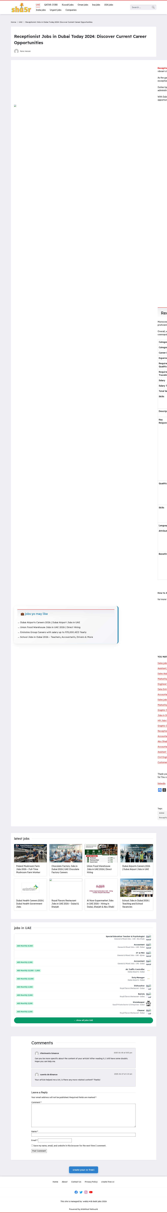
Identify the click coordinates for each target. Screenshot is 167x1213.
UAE (20, 22)
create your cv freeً (83, 1170)
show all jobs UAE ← (83, 1020)
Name (34, 1131)
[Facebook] (76, 1192)
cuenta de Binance (48, 1074)
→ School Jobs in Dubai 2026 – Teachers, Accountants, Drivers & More (55, 637)
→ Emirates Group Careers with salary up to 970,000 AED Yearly (51, 632)
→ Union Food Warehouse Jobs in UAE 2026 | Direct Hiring (48, 627)
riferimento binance (49, 1053)
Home (13, 22)
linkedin (161, 783)
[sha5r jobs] (21, 7)
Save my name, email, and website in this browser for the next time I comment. (70, 1145)
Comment (36, 1102)
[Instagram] (86, 1192)
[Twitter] (81, 1192)
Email (34, 1140)
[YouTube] (91, 1192)
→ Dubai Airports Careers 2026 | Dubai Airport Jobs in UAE (48, 622)
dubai (161, 813)
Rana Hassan (25, 51)
